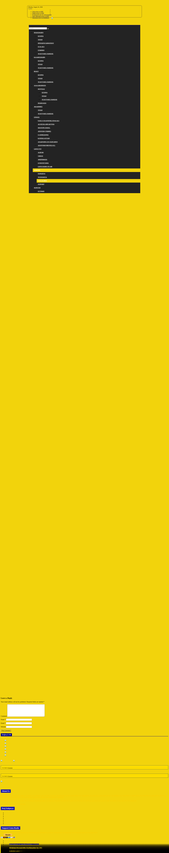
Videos (40, 156)
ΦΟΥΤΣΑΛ (41, 89)
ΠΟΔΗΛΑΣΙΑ (42, 103)
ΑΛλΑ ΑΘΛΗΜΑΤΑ (40, 85)
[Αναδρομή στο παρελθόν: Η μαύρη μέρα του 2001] (19, 755)
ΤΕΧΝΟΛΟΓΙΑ (42, 177)
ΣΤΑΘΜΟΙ (41, 50)
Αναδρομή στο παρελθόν (48, 142)
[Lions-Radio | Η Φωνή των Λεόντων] (84, 26)
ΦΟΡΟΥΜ (37, 188)
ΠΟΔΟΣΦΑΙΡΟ (38, 32)
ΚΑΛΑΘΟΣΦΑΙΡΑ (39, 57)
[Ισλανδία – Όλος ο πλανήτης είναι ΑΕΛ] (16, 749)
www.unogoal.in (84, 694)
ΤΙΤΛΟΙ (40, 39)
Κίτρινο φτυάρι (44, 138)
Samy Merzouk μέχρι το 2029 (40, 16)
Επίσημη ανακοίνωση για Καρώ (15, 822)
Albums (41, 152)
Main (10, 844)
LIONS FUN (37, 149)
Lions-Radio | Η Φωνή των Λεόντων (15, 22)
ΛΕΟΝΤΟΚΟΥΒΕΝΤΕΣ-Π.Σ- (46, 145)
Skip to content (5, 1)
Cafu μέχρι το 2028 (37, 11)
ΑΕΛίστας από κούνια (46, 124)
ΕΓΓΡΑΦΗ (41, 191)
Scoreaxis (10, 768)
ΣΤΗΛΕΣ (37, 117)
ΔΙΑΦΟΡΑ (37, 170)
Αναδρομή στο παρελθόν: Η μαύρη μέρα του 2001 (25, 848)
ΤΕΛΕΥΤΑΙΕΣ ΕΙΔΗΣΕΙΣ (45, 54)
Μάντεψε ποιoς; (44, 128)
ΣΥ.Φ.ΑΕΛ (41, 47)
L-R (17, 851)
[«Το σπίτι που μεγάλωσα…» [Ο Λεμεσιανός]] (18, 752)
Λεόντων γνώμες (44, 131)
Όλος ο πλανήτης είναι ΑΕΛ (48, 121)
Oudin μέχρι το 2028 (38, 13)
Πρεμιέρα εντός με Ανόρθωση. (40, 18)
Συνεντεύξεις (43, 163)
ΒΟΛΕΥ (36, 71)
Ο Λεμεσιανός (43, 135)
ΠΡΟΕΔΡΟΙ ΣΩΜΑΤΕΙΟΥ (46, 43)
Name (3, 719)
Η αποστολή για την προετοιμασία (41, 14)
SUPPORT (41, 184)
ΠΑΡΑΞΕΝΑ (41, 173)
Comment (4, 716)
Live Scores (42, 180)
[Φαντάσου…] (9, 740)
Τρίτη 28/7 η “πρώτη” (11, 823)
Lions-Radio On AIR (45, 166)
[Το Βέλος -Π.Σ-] (10, 746)
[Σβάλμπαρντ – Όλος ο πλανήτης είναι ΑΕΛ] (17, 743)
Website (3, 727)
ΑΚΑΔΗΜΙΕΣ (38, 106)
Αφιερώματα (42, 159)
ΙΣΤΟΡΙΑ (41, 36)
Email (3, 723)
